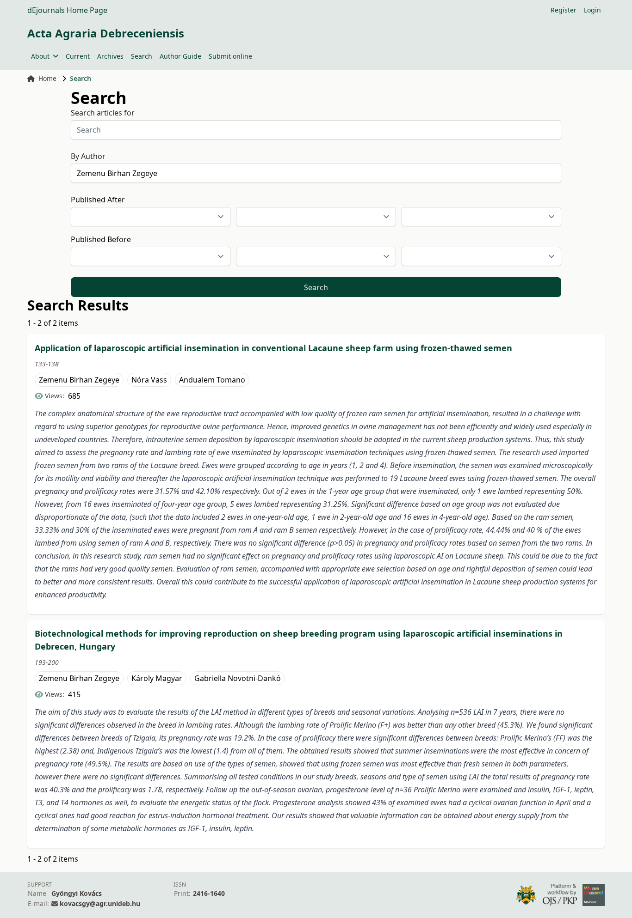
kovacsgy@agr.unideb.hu (100, 903)
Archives (110, 56)
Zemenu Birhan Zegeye (79, 380)
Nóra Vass (149, 380)
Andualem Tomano (212, 380)
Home (47, 78)
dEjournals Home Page (67, 10)
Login (592, 10)
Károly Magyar (156, 678)
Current (78, 56)
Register (563, 10)
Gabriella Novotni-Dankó (237, 678)
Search (141, 56)
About (40, 56)
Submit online (230, 56)
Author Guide (180, 56)
